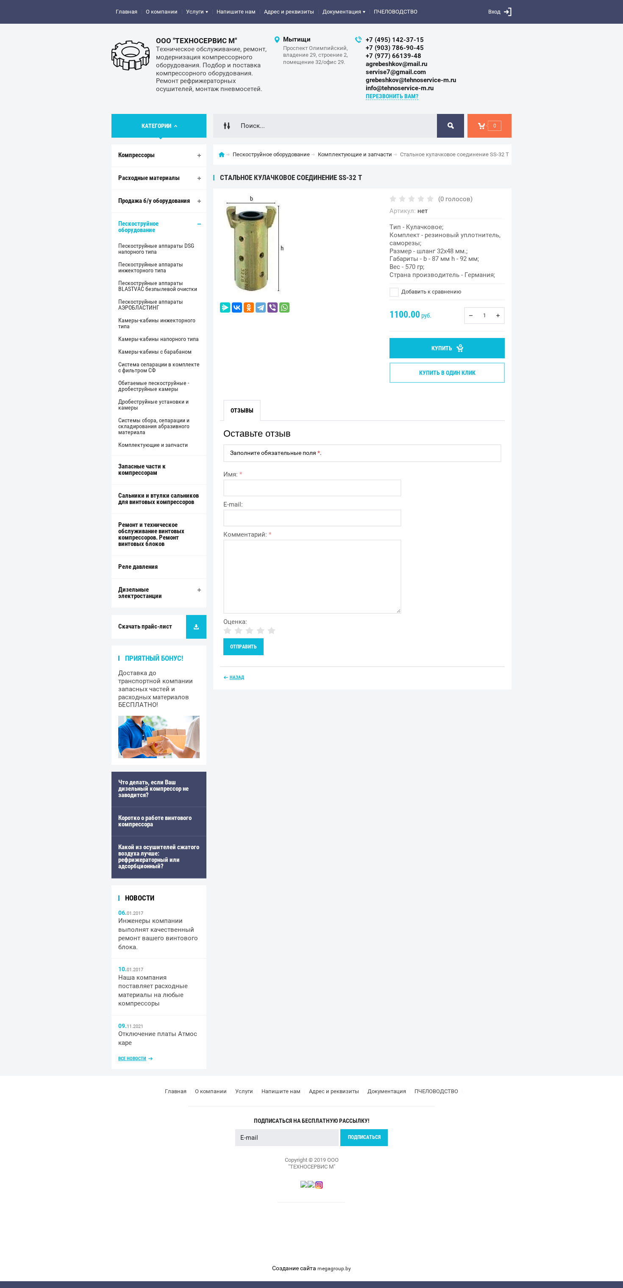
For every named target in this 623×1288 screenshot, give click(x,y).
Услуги (195, 11)
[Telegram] (261, 307)
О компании (162, 11)
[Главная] (221, 154)
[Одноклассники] (249, 307)
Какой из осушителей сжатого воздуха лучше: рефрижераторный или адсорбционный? (158, 856)
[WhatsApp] (284, 307)
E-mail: (233, 504)
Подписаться (364, 1137)
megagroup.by (334, 1268)
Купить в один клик (447, 372)
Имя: (232, 474)
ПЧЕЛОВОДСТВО (395, 11)
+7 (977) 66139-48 (393, 56)
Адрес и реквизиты (289, 11)
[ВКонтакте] (237, 307)
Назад (237, 677)
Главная (126, 11)
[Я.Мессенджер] (225, 307)
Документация (342, 11)
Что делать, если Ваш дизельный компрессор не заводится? (153, 788)
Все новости (132, 1058)
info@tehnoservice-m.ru (400, 88)
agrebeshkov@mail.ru (396, 64)
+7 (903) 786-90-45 (395, 48)
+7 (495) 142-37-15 (395, 40)
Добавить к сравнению (431, 291)
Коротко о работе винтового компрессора (155, 821)
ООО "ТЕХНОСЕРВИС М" (196, 40)
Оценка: (235, 622)
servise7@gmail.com (396, 72)
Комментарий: (247, 534)
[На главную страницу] (130, 55)
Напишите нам (236, 11)
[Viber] (272, 307)
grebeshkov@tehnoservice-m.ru (411, 80)
